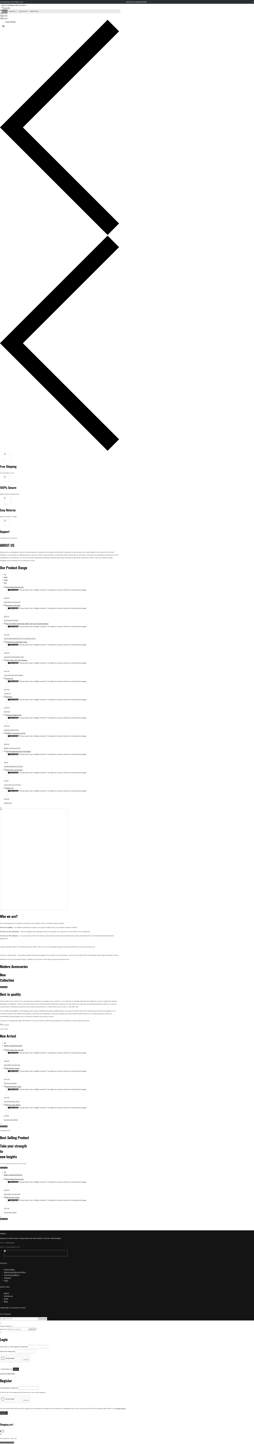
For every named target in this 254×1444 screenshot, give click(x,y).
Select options (14, 590)
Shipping (7, 1278)
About (6, 1293)
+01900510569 (9, 1243)
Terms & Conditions (11, 1275)
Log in (16, 1369)
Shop (6, 1299)
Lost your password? (7, 1374)
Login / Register (10, 22)
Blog (6, 1302)
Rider (5, 577)
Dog (5, 583)
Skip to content (20, 5)
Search (32, 1329)
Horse (6, 580)
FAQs (6, 1281)
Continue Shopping (7, 1443)
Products (12, 11)
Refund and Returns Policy (15, 1272)
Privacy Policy (9, 1270)
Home (4, 11)
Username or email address (13, 1347)
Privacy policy (121, 1408)
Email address (9, 1388)
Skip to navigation (7, 5)
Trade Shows (34, 11)
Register (4, 1413)
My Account (23, 11)
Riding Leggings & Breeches (13, 1046)
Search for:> (4, 1329)
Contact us (8, 1296)
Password (7, 1351)
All (5, 574)
